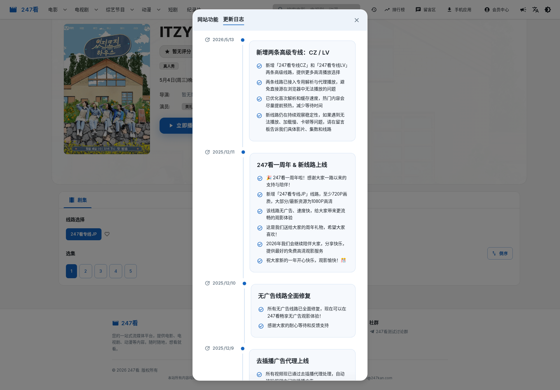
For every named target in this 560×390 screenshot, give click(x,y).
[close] (357, 20)
